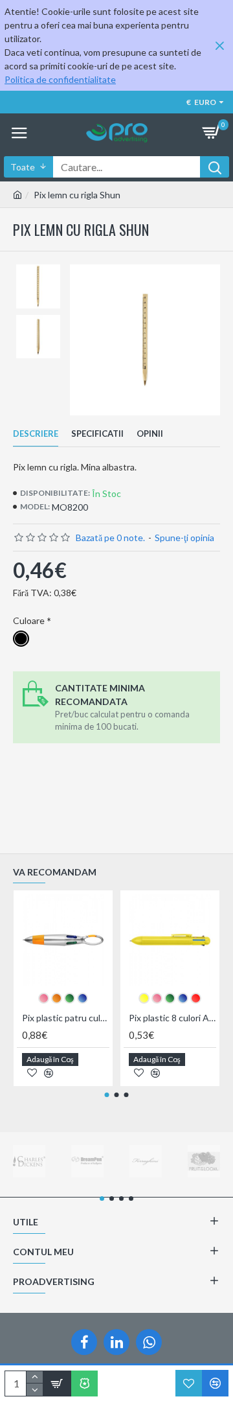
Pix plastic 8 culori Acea (172, 1017)
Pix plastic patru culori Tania (65, 1017)
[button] (107, 1095)
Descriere (35, 433)
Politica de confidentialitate (60, 79)
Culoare (29, 620)
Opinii (150, 433)
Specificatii (97, 433)
